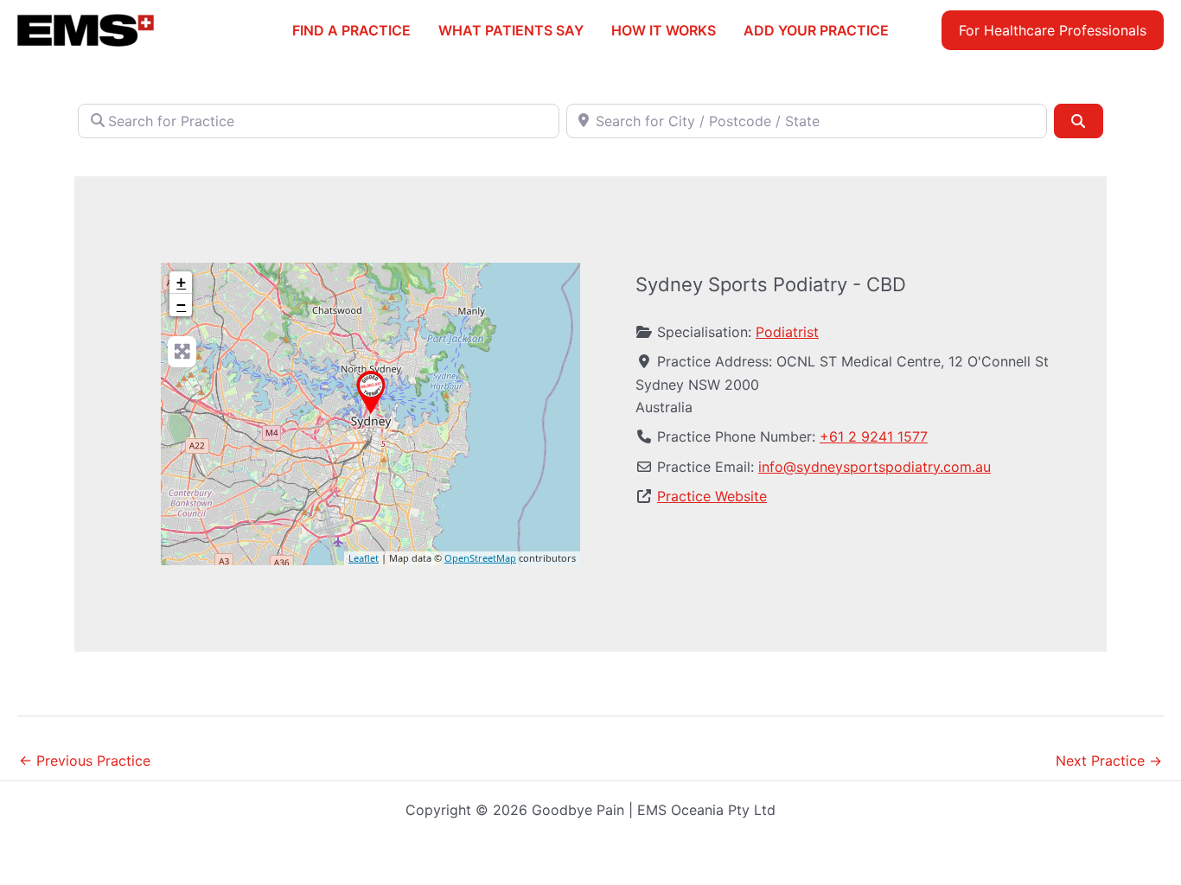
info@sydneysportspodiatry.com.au (874, 466)
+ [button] (181, 282)
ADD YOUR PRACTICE (816, 30)
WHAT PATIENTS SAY (511, 30)
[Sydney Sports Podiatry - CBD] (371, 392)
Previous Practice (84, 760)
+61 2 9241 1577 (874, 436)
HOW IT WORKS (663, 30)
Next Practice (1109, 760)
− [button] (181, 305)
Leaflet (363, 557)
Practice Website (712, 496)
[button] (1053, 30)
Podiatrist (787, 332)
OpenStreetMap (480, 557)
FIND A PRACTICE (351, 30)
